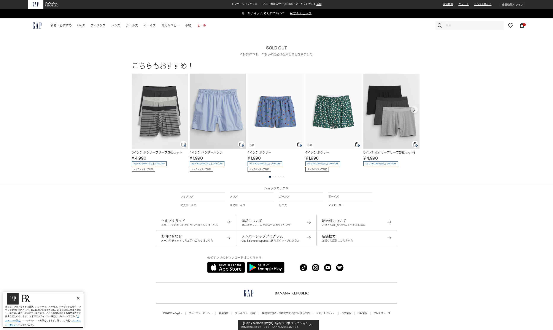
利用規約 (223, 313)
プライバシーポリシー (200, 313)
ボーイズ (333, 196)
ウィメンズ (187, 196)
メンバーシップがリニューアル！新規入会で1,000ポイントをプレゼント (277, 4)
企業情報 (346, 313)
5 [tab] (280, 176)
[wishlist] (510, 25)
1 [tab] (270, 177)
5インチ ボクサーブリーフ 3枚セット (157, 152)
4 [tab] (278, 176)
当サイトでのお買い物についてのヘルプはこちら (189, 225)
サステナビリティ (325, 313)
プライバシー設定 (245, 313)
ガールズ (284, 196)
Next (414, 109)
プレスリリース (381, 313)
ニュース (463, 4)
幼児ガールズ (188, 205)
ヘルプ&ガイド (482, 4)
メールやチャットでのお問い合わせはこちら (187, 240)
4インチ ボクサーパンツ (206, 152)
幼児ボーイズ (237, 205)
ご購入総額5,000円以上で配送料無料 (343, 225)
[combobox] (469, 25)
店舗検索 (448, 4)
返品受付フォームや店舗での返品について (266, 225)
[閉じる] (78, 298)
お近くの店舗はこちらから (337, 240)
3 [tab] (275, 176)
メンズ (234, 196)
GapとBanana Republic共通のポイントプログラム (270, 240)
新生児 (283, 205)
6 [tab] (283, 176)
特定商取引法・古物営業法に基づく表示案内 (286, 313)
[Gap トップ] (34, 25)
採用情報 (362, 313)
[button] (512, 4)
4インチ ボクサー (259, 152)
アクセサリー (336, 205)
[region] (43, 310)
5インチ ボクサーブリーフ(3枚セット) (389, 152)
